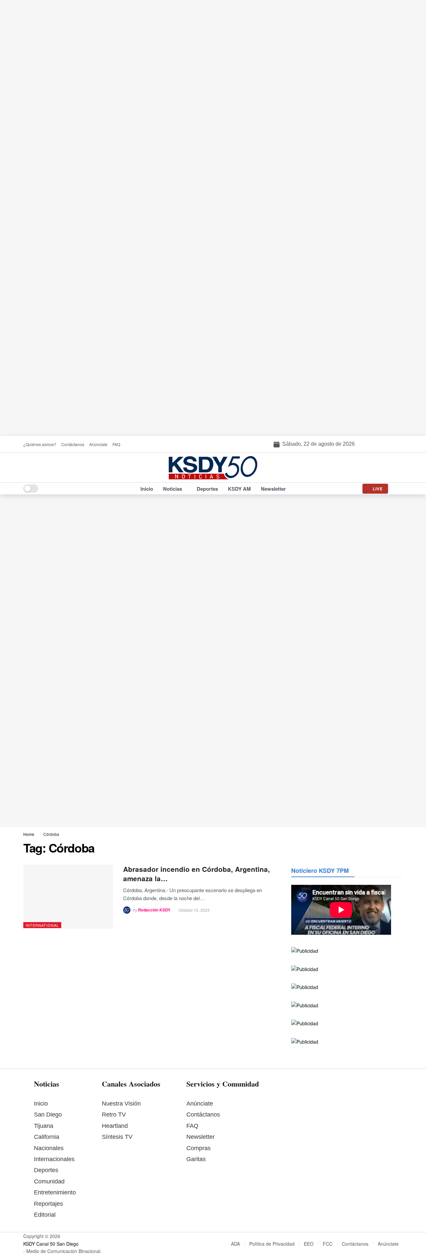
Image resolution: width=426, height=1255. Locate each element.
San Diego (48, 1114)
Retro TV (114, 1114)
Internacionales (54, 1159)
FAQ (192, 1126)
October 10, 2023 (194, 910)
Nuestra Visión (121, 1103)
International (42, 925)
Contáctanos (203, 1114)
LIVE (378, 489)
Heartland (115, 1126)
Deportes (46, 1170)
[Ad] (213, 218)
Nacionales (49, 1148)
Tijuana (43, 1126)
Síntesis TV (117, 1136)
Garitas (196, 1159)
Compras (198, 1148)
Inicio (41, 1103)
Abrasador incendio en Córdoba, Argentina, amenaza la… (196, 873)
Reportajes (48, 1203)
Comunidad (49, 1181)
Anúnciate (199, 1103)
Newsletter (200, 1136)
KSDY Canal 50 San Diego (51, 1243)
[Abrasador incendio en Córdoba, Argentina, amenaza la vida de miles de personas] (68, 897)
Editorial (45, 1214)
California (46, 1136)
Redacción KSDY (154, 910)
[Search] (398, 489)
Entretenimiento (55, 1192)
